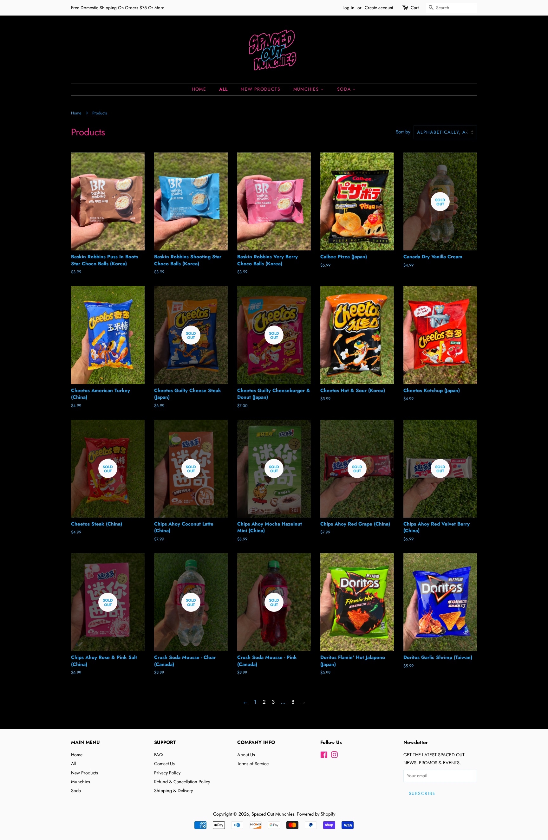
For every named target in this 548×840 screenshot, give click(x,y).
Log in (348, 7)
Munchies (307, 89)
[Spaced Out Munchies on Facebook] (324, 756)
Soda (345, 89)
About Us (246, 755)
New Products (260, 89)
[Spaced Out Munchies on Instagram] (334, 756)
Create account (379, 7)
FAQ (158, 755)
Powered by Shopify (316, 814)
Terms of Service (253, 763)
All (223, 89)
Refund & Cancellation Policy (182, 782)
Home (199, 89)
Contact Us (164, 763)
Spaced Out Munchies (272, 814)
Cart (415, 7)
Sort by (403, 131)
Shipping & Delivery (173, 790)
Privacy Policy (167, 773)
